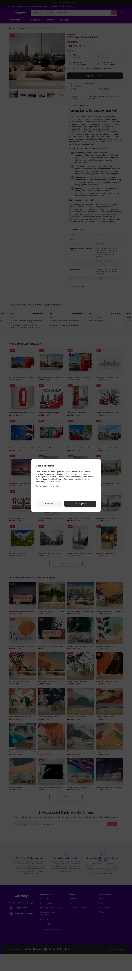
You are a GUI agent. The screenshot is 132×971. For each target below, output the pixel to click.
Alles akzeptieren (80, 504)
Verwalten (49, 504)
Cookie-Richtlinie (53, 486)
